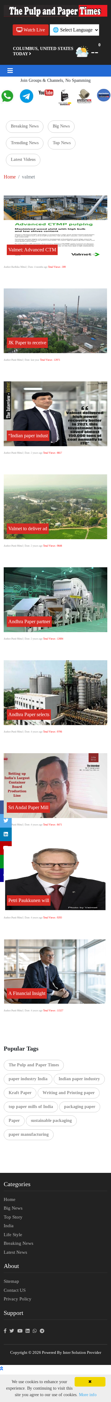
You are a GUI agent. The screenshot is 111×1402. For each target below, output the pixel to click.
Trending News (25, 143)
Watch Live (33, 29)
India (9, 1225)
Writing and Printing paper (69, 1092)
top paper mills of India (31, 1106)
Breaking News (25, 126)
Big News (61, 126)
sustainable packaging (51, 1120)
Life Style (13, 1234)
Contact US (15, 1290)
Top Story (13, 1217)
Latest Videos (23, 159)
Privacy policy (17, 1298)
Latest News (15, 1252)
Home (10, 176)
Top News (62, 143)
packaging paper (79, 1106)
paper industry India (28, 1079)
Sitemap (11, 1281)
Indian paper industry (79, 1079)
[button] (10, 70)
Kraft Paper (20, 1092)
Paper (14, 1120)
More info (88, 1394)
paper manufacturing (29, 1134)
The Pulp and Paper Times (34, 1065)
